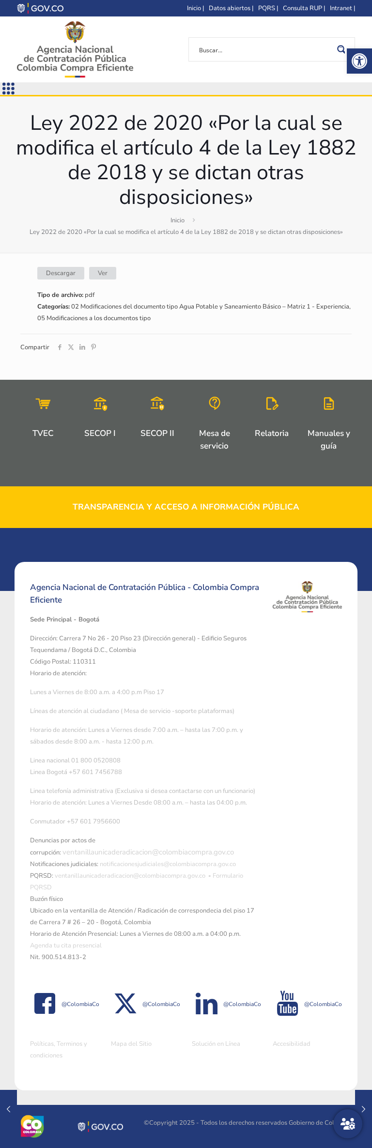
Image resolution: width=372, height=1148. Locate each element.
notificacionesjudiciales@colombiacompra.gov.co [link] (168, 864)
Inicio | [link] (195, 8)
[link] (359, 61)
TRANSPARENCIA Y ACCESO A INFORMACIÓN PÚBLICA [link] (186, 506)
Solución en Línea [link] (216, 1043)
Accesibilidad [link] (291, 1043)
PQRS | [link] (268, 8)
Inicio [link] (177, 220)
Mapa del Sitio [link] (131, 1043)
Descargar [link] (61, 273)
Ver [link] (103, 273)
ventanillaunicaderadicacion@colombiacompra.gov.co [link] (148, 852)
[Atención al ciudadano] (347, 1123)
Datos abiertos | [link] (231, 8)
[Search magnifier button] (343, 49)
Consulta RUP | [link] (304, 8)
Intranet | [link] (342, 8)
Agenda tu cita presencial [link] (66, 945)
